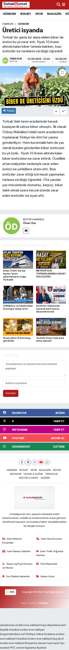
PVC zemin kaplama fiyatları (28, 647)
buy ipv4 (58, 638)
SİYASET (25, 14)
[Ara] (58, 4)
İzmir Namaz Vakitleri (19, 551)
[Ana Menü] (63, 4)
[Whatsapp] (47, 462)
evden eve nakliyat (12, 643)
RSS (12, 592)
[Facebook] (22, 462)
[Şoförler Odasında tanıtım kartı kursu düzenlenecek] (51, 294)
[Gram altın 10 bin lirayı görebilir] (18, 326)
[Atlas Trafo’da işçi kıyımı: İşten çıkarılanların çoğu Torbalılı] (18, 259)
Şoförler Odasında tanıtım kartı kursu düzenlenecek (48, 309)
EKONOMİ (15, 474)
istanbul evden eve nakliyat (27, 629)
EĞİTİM (57, 470)
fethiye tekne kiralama (40, 634)
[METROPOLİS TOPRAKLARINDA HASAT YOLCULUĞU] (51, 259)
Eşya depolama (51, 625)
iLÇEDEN (45, 478)
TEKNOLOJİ (51, 474)
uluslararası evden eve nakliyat (20, 625)
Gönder (10, 393)
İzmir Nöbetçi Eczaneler (12, 540)
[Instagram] (35, 462)
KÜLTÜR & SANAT (29, 478)
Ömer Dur (29, 223)
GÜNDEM (9, 14)
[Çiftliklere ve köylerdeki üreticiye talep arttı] (18, 294)
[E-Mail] (26, 231)
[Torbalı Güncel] (16, 5)
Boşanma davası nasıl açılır (42, 643)
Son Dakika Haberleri (18, 576)
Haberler (7, 24)
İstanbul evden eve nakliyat (34, 638)
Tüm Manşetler (49, 564)
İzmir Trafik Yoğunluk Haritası (50, 553)
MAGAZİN (54, 14)
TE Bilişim (43, 603)
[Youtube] (41, 462)
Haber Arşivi (47, 576)
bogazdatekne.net (13, 634)
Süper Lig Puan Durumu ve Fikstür (17, 566)
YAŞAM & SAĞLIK (33, 474)
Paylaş (10, 110)
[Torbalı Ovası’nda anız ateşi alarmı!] (51, 326)
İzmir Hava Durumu (51, 538)
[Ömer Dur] (11, 225)
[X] (28, 462)
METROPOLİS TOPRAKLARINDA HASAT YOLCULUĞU (51, 274)
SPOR (39, 14)
